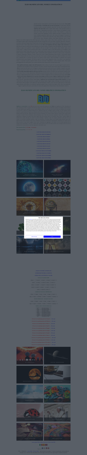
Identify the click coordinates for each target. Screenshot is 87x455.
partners (31, 219)
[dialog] (43, 228)
